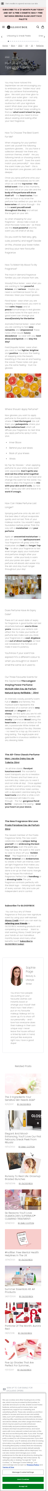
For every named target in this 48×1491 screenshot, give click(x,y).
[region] (23, 1442)
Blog (13, 45)
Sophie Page (30, 970)
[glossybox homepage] (18, 27)
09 (26, 45)
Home (5, 45)
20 (32, 45)
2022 (20, 45)
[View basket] (42, 26)
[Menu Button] (2, 26)
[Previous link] (1, 37)
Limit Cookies (23, 1479)
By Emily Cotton (27, 1146)
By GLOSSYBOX (24, 1104)
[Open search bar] (37, 26)
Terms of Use (8, 1467)
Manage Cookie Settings (23, 1472)
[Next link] (44, 37)
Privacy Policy (33, 1465)
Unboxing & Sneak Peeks (19, 35)
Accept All (23, 1486)
